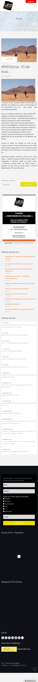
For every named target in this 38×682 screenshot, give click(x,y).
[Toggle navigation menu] (35, 5)
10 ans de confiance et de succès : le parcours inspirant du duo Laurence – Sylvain (18, 442)
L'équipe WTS (7, 76)
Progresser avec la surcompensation (16, 294)
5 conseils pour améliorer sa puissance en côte (19, 264)
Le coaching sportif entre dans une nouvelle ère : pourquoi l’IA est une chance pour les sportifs (18, 326)
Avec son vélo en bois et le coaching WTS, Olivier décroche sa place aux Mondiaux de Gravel (18, 422)
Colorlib (10, 665)
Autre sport (8, 511)
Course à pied (9, 504)
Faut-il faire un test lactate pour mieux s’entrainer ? (15, 451)
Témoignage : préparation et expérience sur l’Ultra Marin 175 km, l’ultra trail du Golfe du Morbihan (18, 432)
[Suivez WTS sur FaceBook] (2, 637)
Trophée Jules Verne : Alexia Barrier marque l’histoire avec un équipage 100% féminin (18, 376)
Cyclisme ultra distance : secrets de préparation (19, 309)
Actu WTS (9, 59)
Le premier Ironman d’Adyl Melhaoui (11, 351)
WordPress (23, 665)
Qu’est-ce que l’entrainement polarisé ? (17, 288)
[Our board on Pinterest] (9, 637)
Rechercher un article (8, 180)
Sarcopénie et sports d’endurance (11, 413)
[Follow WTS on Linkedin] (12, 637)
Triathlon (7, 499)
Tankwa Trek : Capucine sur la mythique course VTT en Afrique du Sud (17, 386)
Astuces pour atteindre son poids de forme (13, 359)
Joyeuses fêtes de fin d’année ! (10, 395)
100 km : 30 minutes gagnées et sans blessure (14, 343)
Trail (5, 506)
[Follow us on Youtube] (15, 637)
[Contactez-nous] (22, 637)
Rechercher (28, 184)
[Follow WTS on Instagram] (19, 637)
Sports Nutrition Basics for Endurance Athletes (14, 335)
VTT (5, 509)
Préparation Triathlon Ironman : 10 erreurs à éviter (20, 283)
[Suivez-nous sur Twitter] (6, 637)
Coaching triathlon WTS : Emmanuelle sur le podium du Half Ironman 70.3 (18, 404)
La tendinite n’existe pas (12, 304)
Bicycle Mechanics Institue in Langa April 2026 (14, 367)
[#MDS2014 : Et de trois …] (19, 50)
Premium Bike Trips (23, 649)
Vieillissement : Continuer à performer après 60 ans (20, 299)
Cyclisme (7, 501)
